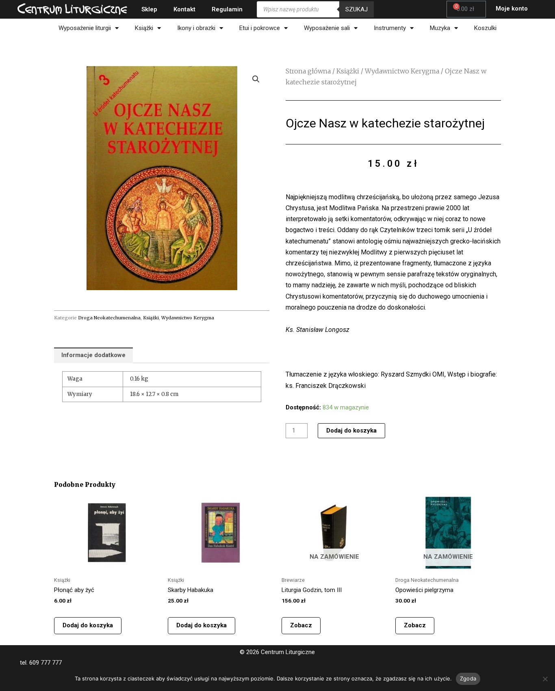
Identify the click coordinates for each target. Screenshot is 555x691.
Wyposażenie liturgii (85, 28)
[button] (256, 79)
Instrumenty (390, 28)
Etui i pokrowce (259, 28)
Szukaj (356, 9)
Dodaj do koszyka (351, 430)
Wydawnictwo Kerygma (187, 318)
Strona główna (308, 71)
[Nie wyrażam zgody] (545, 679)
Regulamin (227, 9)
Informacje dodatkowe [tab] (93, 355)
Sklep (149, 9)
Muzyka (440, 28)
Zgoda (468, 678)
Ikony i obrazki (196, 28)
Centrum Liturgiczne (72, 9)
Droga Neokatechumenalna (109, 318)
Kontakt (184, 9)
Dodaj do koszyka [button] (88, 625)
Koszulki (485, 28)
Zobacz (301, 625)
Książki (144, 28)
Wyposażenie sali (327, 28)
